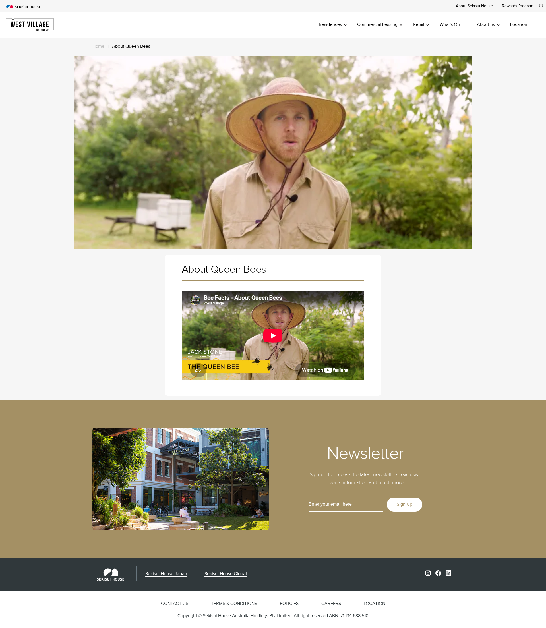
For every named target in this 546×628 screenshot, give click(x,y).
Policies (289, 603)
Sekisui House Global (225, 574)
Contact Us (174, 603)
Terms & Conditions (234, 603)
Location (518, 24)
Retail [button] (418, 24)
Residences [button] (330, 24)
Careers (331, 603)
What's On (450, 24)
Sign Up (404, 504)
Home (98, 46)
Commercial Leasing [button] (377, 24)
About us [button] (486, 24)
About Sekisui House (474, 5)
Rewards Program (517, 5)
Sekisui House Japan (166, 574)
